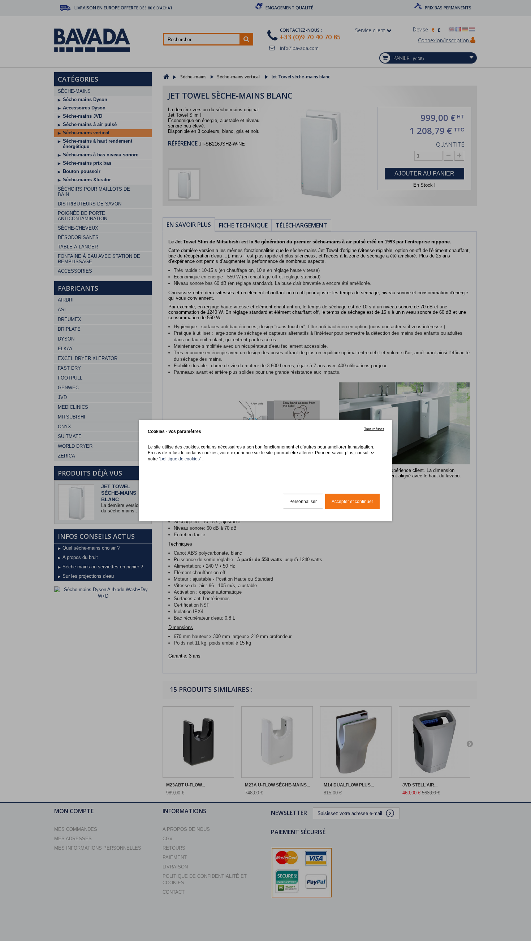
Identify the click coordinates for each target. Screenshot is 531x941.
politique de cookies (180, 458)
